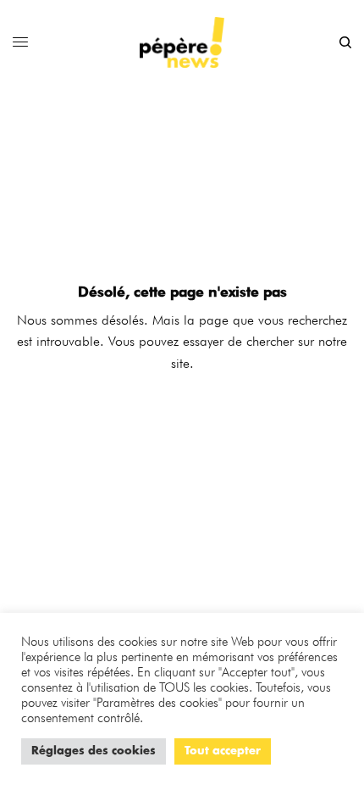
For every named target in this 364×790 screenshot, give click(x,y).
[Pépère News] (182, 42)
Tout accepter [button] (223, 751)
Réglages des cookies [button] (93, 751)
